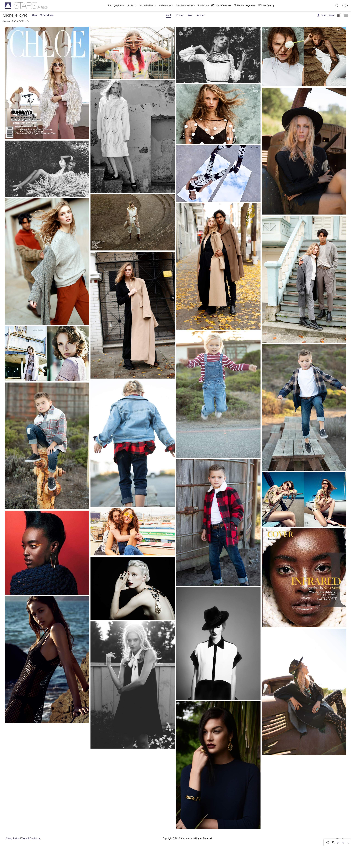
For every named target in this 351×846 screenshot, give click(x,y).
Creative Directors (184, 5)
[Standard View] (346, 15)
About (34, 15)
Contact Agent (328, 15)
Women (180, 15)
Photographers (115, 5)
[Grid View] (339, 15)
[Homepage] (26, 5)
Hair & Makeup (147, 5)
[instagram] (343, 839)
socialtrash (47, 15)
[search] (336, 5)
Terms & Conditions (30, 838)
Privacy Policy (12, 838)
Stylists (131, 5)
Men (190, 15)
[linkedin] (337, 839)
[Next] (343, 843)
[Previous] (338, 843)
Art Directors (165, 5)
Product (201, 15)
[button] (344, 5)
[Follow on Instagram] (333, 842)
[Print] (327, 842)
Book (168, 15)
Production (203, 5)
